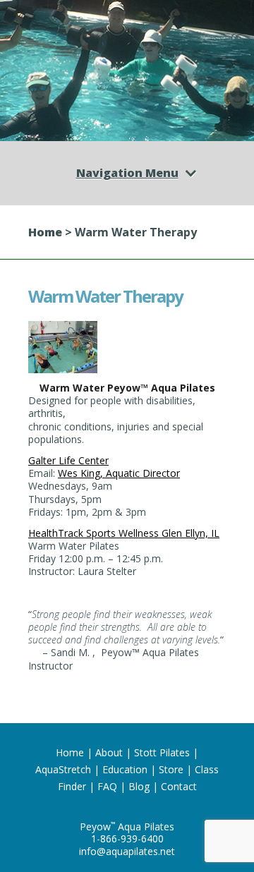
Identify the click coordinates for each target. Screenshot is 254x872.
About (109, 752)
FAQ (107, 786)
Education (124, 769)
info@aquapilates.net (127, 851)
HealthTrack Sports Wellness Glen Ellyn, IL (123, 533)
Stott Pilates (162, 752)
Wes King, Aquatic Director (119, 473)
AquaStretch (63, 769)
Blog (139, 786)
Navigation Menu (127, 173)
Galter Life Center (68, 460)
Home (45, 232)
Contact (179, 786)
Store (171, 769)
